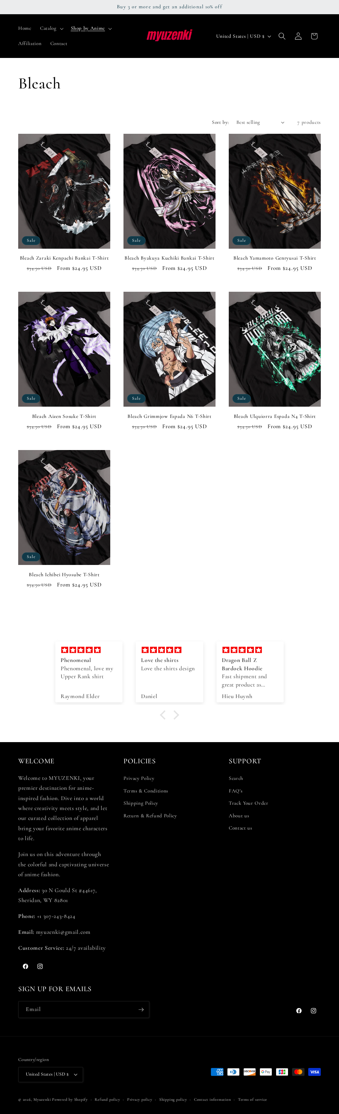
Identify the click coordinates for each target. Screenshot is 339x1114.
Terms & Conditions (145, 791)
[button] (51, 28)
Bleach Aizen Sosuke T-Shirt (64, 416)
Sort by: (220, 122)
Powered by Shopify (70, 1099)
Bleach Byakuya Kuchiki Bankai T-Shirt (169, 258)
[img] (89, 650)
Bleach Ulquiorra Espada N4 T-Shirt (275, 416)
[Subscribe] (141, 1009)
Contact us (240, 828)
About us (239, 816)
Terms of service (252, 1099)
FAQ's (235, 791)
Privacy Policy (138, 778)
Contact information (212, 1099)
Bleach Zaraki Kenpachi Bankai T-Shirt (64, 258)
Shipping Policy (140, 803)
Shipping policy (173, 1099)
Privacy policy (139, 1099)
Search (236, 778)
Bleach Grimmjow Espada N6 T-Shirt (169, 416)
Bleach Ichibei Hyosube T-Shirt (64, 575)
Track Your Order (248, 803)
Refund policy (107, 1099)
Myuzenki (42, 1099)
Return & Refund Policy (150, 816)
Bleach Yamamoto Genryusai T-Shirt (274, 258)
